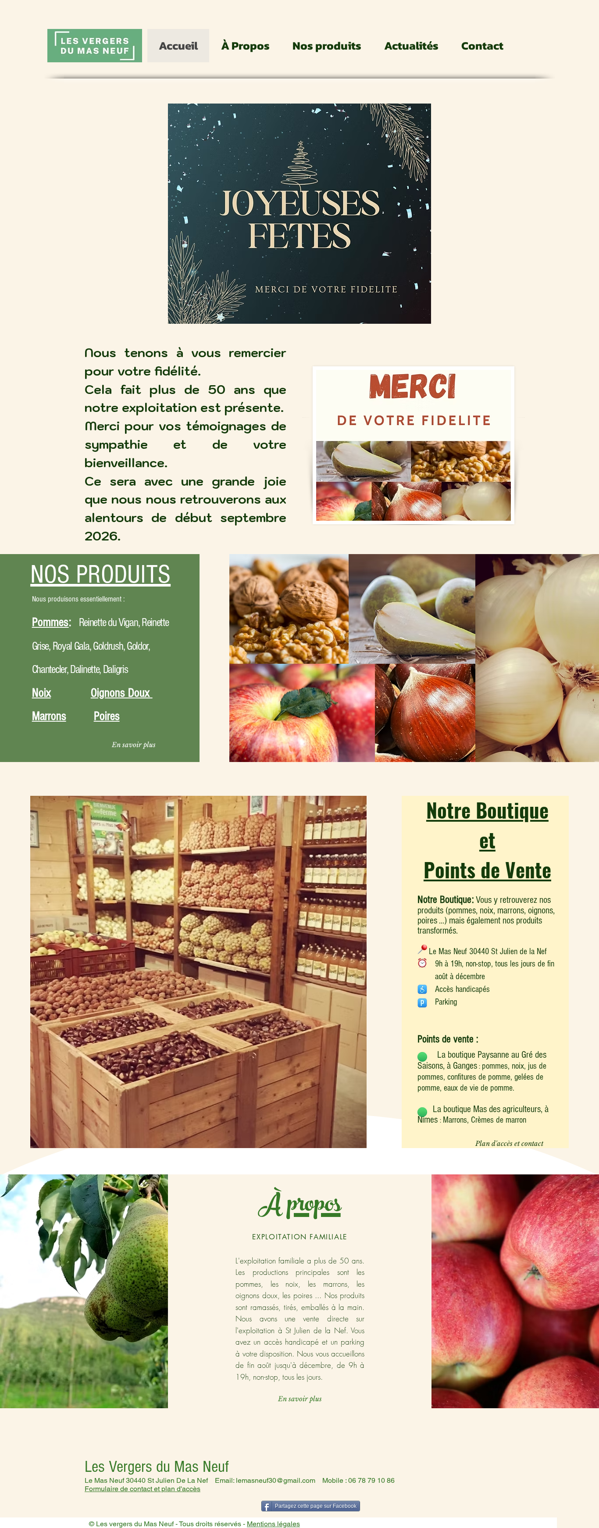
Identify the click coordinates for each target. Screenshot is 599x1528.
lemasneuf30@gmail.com (275, 1480)
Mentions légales (273, 1524)
